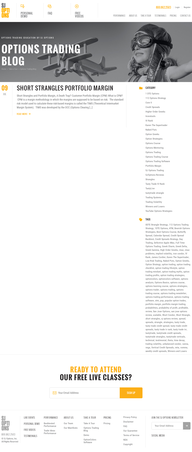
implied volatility (164, 253)
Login (177, 7)
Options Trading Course (157, 156)
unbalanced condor (172, 343)
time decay (179, 340)
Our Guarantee (130, 430)
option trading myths (172, 271)
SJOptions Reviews (155, 174)
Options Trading (153, 152)
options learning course (157, 286)
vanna (185, 343)
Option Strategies (154, 138)
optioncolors (152, 278)
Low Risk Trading (154, 260)
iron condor (178, 253)
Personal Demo (32, 424)
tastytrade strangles (155, 336)
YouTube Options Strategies (159, 211)
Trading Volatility (154, 201)
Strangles (150, 179)
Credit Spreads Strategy (166, 239)
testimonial (161, 340)
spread (182, 318)
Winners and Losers (155, 206)
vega (148, 347)
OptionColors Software (90, 441)
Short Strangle (183, 315)
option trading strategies (172, 275)
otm (157, 300)
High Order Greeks (169, 250)
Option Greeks (152, 134)
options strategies (178, 286)
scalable (157, 315)
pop (162, 300)
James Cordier (159, 257)
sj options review (169, 318)
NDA (125, 439)
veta (177, 347)
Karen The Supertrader (156, 125)
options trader (152, 289)
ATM (171, 228)
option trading (169, 264)
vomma (183, 347)
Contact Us (185, 15)
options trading (167, 289)
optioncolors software (169, 278)
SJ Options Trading (155, 170)
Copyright (128, 444)
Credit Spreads (153, 107)
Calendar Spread (161, 235)
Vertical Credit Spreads (162, 347)
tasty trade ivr (180, 329)
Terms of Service (131, 435)
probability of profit (168, 307)
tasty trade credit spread (157, 325)
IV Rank (149, 120)
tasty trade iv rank (163, 329)
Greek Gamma (152, 250)
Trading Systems (153, 197)
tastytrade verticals (175, 336)
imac (181, 250)
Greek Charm (168, 246)
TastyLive (150, 188)
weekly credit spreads (156, 351)
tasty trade (179, 322)
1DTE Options (161, 228)
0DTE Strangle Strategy (157, 224)
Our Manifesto (71, 427)
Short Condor (168, 315)
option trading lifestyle (166, 268)
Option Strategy (153, 264)
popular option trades (175, 300)
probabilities (152, 307)
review (149, 311)
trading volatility (153, 343)
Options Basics (162, 282)
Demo (86, 435)
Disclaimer (128, 421)
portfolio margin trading (173, 304)
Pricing (173, 15)
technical (150, 340)
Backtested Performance (50, 424)
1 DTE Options (152, 93)
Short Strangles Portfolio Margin (65, 88)
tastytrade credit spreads (169, 333)
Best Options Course (166, 231)
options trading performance (159, 296)
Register (187, 7)
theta (170, 340)
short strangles (153, 318)
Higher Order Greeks (155, 111)
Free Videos (30, 430)
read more (22, 113)
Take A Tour (146, 15)
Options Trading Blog (91, 429)
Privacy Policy (130, 417)
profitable (183, 307)
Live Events (29, 417)
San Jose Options (161, 311)
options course (177, 282)
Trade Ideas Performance (50, 432)
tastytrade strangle (155, 192)
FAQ (125, 426)
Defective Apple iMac (164, 242)
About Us (133, 15)
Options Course (153, 143)
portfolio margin (153, 304)
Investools (150, 116)
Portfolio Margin (153, 165)
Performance (119, 15)
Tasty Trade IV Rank (155, 183)
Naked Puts (151, 129)
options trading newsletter (173, 293)
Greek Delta (181, 246)
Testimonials (160, 15)
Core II (149, 102)
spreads (149, 322)
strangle (158, 322)
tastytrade (150, 333)
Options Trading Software (158, 161)
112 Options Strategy (156, 98)
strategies (168, 322)
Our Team (68, 423)
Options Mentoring (155, 147)
